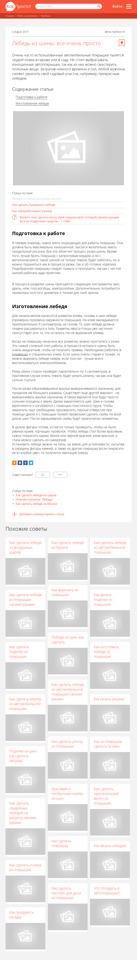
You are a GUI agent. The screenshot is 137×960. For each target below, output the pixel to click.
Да (42, 474)
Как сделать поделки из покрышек (19, 651)
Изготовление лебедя (32, 103)
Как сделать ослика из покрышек (25, 867)
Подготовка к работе (31, 97)
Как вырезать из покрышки (65, 592)
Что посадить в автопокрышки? (107, 890)
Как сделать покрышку (61, 843)
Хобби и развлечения (27, 15)
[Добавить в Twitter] (31, 463)
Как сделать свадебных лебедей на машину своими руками (22, 813)
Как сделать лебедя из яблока (36, 504)
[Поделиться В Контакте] (20, 463)
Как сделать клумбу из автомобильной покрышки (25, 704)
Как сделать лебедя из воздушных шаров (25, 547)
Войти (117, 6)
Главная (10, 15)
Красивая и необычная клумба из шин (67, 793)
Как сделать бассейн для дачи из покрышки (66, 893)
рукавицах (20, 354)
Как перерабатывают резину (32, 211)
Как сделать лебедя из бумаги (68, 545)
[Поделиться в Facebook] (25, 463)
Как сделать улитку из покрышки (67, 744)
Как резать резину (109, 699)
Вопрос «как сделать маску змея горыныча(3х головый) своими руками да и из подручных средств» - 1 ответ (69, 219)
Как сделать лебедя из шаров (36, 495)
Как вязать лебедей (110, 845)
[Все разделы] (128, 6)
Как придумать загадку (21, 914)
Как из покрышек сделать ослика (108, 744)
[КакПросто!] (18, 6)
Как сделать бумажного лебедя (33, 205)
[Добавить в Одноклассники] (14, 463)
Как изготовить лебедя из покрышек (106, 651)
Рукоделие (45, 15)
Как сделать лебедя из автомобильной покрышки (110, 547)
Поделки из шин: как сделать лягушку (23, 756)
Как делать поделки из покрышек (103, 599)
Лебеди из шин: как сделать (68, 639)
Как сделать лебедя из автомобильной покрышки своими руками (68, 691)
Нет (60, 474)
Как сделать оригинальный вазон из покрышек (106, 796)
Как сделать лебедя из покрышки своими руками (25, 599)
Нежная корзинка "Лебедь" (34, 499)
